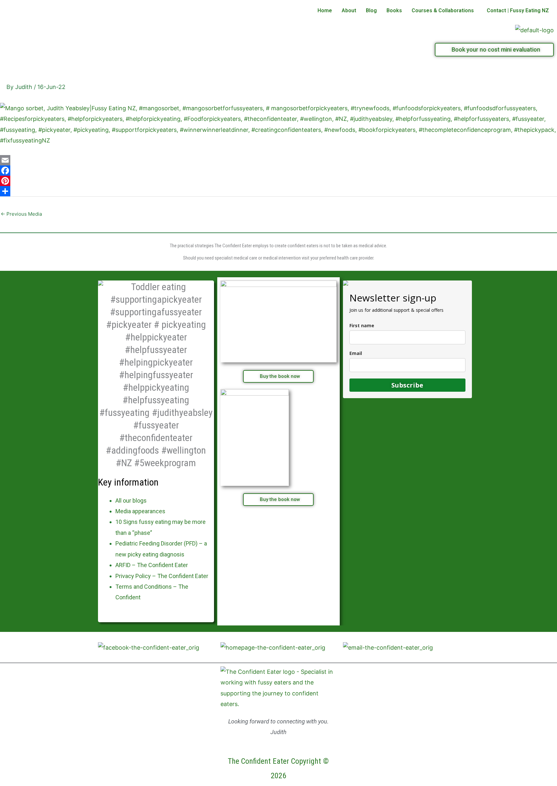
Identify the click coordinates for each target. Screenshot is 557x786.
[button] (444, 10)
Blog (371, 10)
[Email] (278, 160)
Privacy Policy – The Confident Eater (161, 576)
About (349, 10)
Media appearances (140, 511)
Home (325, 10)
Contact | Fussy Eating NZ (518, 10)
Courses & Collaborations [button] (443, 10)
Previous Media (21, 214)
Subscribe (407, 385)
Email (355, 353)
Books (394, 10)
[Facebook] (278, 170)
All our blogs (131, 500)
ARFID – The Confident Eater (151, 565)
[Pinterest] (278, 181)
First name (361, 325)
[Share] (278, 191)
